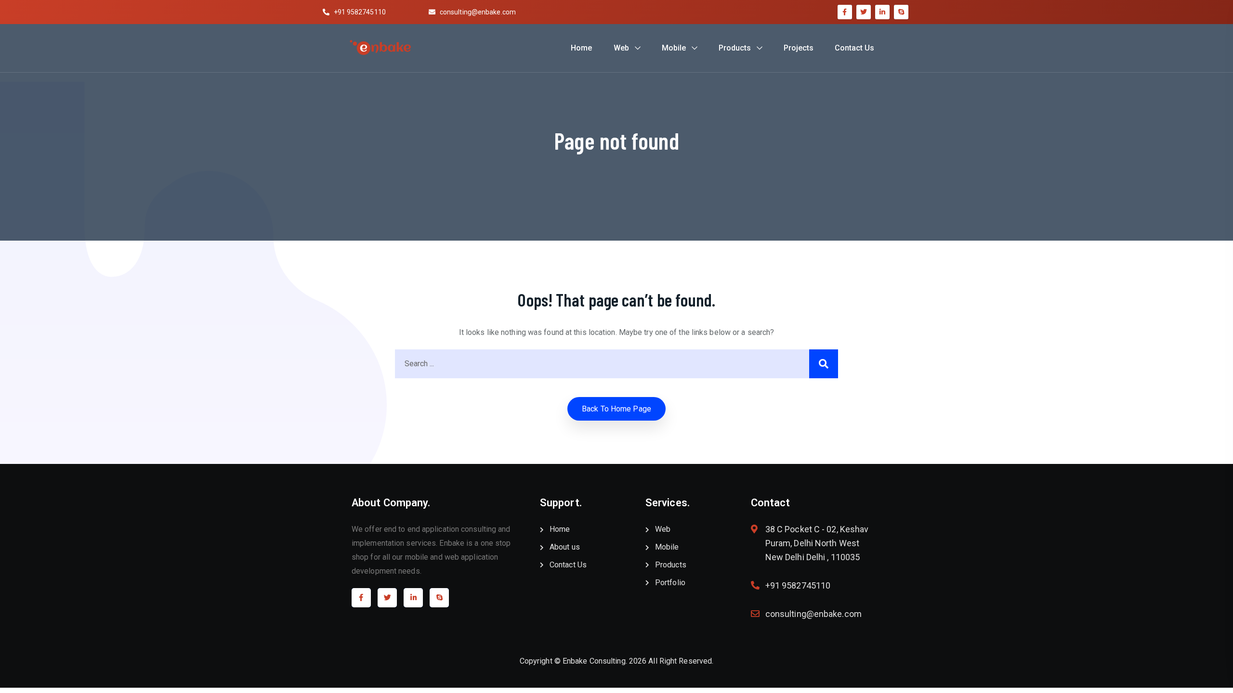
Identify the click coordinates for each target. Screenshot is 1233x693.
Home (581, 47)
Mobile (674, 47)
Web (621, 47)
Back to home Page (616, 408)
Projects (798, 47)
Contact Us (854, 47)
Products (735, 47)
